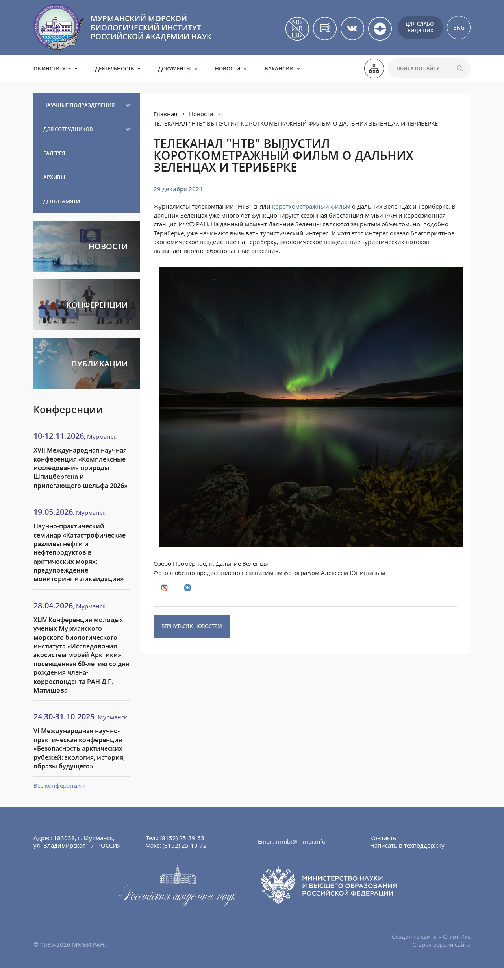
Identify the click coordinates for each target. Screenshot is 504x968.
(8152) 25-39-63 (182, 838)
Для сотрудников (68, 129)
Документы (174, 68)
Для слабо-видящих (420, 27)
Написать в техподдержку (407, 845)
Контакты (384, 838)
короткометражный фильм (311, 206)
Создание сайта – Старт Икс (431, 936)
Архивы (54, 177)
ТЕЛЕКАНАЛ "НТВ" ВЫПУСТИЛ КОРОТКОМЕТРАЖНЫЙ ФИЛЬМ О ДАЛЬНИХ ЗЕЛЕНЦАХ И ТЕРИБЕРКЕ (296, 123)
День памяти (61, 201)
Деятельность (114, 68)
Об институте (52, 68)
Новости (227, 68)
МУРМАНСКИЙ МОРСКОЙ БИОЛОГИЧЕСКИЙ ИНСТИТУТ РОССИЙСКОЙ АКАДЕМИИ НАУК (151, 27)
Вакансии (279, 68)
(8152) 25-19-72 (185, 845)
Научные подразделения (79, 105)
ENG (459, 27)
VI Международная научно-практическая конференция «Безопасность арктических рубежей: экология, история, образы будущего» (79, 748)
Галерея (54, 153)
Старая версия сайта (441, 944)
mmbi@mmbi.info (301, 841)
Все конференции (59, 785)
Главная (165, 114)
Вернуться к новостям (191, 626)
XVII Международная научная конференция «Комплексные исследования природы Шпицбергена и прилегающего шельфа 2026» (80, 468)
